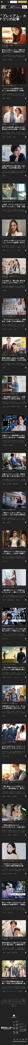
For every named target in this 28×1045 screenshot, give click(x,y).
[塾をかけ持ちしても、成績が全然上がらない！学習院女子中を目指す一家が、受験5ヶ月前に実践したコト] (14, 35)
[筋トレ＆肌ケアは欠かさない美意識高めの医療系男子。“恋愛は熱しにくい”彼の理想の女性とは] (14, 890)
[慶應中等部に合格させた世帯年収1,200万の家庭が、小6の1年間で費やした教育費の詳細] (14, 345)
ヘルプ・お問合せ (14, 1025)
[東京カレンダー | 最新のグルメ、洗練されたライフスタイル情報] (2, 2)
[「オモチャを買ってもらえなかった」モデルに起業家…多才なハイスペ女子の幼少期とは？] (14, 228)
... (16, 1003)
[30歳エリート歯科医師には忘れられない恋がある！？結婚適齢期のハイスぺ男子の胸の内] (14, 422)
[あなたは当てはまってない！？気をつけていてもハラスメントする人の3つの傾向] (14, 732)
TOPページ (14, 1022)
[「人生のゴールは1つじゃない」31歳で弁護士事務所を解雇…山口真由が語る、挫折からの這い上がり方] (14, 851)
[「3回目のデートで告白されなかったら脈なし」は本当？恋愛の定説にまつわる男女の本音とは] (14, 538)
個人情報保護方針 (17, 1025)
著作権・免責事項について (17, 1028)
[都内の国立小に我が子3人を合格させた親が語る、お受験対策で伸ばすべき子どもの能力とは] (14, 928)
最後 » (13, 1005)
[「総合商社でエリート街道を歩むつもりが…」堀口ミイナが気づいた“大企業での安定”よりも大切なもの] (14, 577)
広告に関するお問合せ (14, 1028)
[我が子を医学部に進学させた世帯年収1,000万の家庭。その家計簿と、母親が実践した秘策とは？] (14, 114)
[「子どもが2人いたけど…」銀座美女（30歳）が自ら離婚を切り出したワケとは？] (14, 306)
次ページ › (22, 1003)
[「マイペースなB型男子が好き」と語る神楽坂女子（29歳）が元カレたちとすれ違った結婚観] (14, 76)
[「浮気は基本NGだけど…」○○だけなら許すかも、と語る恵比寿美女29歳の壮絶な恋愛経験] (14, 812)
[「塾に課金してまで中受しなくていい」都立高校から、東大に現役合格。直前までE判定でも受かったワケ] (14, 772)
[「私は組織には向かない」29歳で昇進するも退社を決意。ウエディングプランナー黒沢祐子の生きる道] (14, 384)
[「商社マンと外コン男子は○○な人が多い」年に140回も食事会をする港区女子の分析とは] (14, 500)
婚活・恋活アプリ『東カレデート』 (22, 1027)
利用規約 (17, 1021)
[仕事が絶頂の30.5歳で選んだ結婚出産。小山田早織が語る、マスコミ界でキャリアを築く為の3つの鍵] (14, 153)
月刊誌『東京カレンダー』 (22, 1024)
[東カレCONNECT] (14, 7)
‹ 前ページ (11, 1000)
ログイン (13, 1)
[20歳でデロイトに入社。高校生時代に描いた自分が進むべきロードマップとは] (14, 461)
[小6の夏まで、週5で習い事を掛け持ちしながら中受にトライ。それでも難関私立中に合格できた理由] (14, 266)
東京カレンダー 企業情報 (14, 1032)
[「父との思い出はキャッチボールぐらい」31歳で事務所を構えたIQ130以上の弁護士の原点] (14, 654)
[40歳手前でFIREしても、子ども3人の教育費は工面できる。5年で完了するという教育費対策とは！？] (14, 693)
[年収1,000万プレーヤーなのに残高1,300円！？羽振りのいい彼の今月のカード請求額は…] (14, 616)
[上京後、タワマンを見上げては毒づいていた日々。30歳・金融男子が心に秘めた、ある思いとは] (14, 192)
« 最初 (4, 1000)
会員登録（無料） (22, 1)
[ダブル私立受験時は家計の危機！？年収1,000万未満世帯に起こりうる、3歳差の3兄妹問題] (14, 968)
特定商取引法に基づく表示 (17, 1032)
